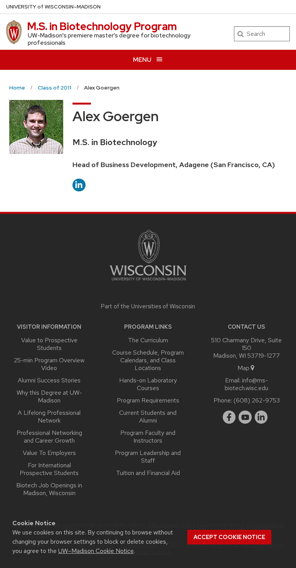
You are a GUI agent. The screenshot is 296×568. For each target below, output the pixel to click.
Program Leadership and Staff (148, 457)
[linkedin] (261, 417)
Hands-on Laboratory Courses (148, 384)
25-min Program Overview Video (49, 364)
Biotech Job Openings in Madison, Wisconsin (49, 489)
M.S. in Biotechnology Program (102, 26)
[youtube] (245, 417)
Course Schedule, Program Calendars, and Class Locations (148, 360)
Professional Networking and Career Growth (49, 437)
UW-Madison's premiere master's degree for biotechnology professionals (109, 39)
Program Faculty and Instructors (147, 437)
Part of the (148, 306)
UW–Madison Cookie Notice (96, 551)
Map (243, 368)
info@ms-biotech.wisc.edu (246, 384)
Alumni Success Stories (49, 380)
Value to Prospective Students (49, 344)
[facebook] (229, 417)
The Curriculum (148, 340)
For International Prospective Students (49, 469)
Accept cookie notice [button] (229, 537)
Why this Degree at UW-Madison (49, 396)
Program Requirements (148, 400)
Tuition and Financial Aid (148, 473)
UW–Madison (53, 6)
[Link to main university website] (148, 282)
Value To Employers (49, 453)
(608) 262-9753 (257, 400)
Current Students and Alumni (148, 416)
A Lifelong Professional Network (49, 416)
